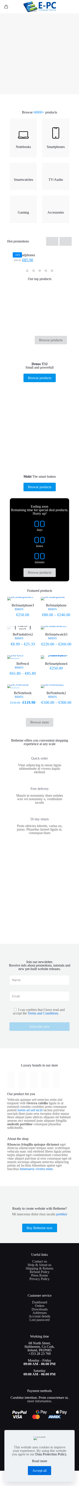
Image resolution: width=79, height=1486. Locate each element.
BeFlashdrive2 (23, 634)
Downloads (40, 1309)
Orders (39, 1306)
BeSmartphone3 (23, 605)
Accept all (39, 1470)
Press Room (39, 1275)
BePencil (22, 663)
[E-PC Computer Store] (39, 6)
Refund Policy (40, 1272)
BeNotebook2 (56, 693)
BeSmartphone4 (56, 663)
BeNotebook (23, 693)
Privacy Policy (39, 1279)
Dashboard (39, 1302)
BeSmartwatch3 (56, 634)
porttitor (61, 1214)
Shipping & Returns (39, 1268)
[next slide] (65, 241)
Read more (39, 1461)
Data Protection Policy (50, 1454)
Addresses (39, 1313)
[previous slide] (52, 241)
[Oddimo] (56, 1080)
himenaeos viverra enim (36, 1169)
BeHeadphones (24, 255)
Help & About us (39, 1265)
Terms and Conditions (43, 1013)
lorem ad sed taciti (30, 1110)
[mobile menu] (73, 6)
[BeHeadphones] (39, 249)
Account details (39, 1316)
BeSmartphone (56, 605)
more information (39, 1401)
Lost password (39, 1320)
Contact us (39, 1261)
